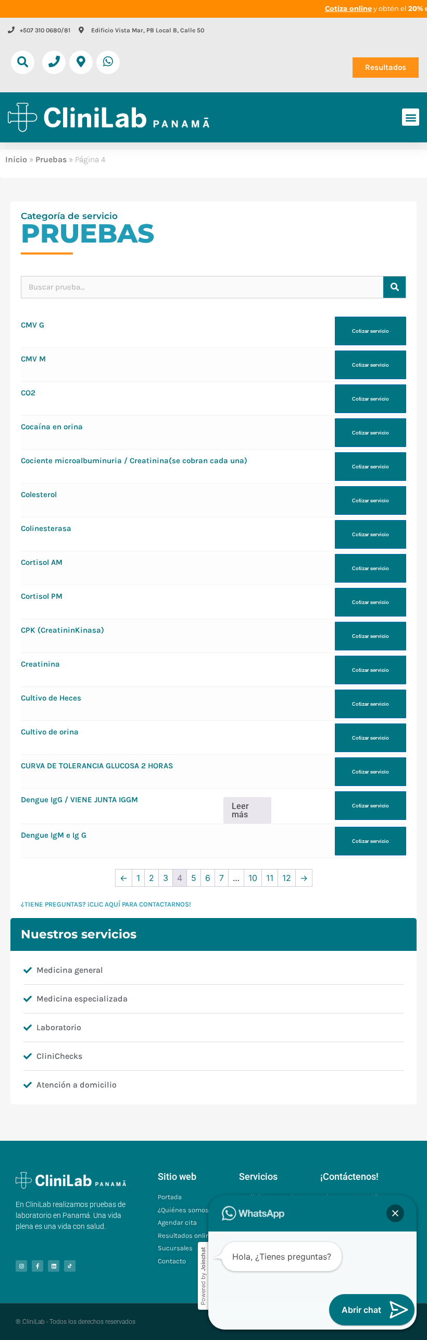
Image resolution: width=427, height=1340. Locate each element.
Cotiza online (348, 8)
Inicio (16, 159)
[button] (22, 62)
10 (252, 878)
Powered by (203, 1276)
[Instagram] (21, 1266)
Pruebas (51, 159)
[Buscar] (394, 287)
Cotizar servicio (370, 331)
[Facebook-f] (37, 1266)
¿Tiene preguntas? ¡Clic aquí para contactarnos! (106, 904)
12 (286, 878)
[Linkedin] (53, 1266)
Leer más (240, 810)
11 (269, 878)
